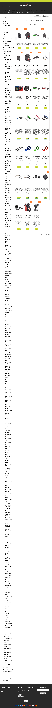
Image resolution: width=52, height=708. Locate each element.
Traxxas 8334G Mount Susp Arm (36, 97)
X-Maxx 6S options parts (8, 495)
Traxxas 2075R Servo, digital (18, 66)
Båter (4, 36)
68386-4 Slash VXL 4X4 (8, 116)
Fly (4, 30)
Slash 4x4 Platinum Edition (8, 328)
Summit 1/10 (8, 317)
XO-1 (6, 249)
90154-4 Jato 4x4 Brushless (8, 167)
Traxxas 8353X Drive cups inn (36, 185)
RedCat (7, 625)
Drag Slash (8, 354)
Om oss (28, 690)
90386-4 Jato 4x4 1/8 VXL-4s (8, 180)
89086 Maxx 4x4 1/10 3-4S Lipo (8, 228)
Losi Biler (7, 587)
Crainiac (7, 450)
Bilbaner (5, 43)
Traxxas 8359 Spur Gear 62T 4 (45, 185)
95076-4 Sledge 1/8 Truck (8, 530)
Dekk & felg (6, 667)
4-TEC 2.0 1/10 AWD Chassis (8, 477)
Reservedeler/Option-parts (22, 15)
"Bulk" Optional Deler (7, 617)
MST (6, 611)
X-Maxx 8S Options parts (8, 210)
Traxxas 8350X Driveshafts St (19, 185)
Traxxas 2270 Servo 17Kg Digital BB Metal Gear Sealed (27, 44)
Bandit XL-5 (8, 406)
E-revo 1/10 (8, 485)
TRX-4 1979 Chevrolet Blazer (8, 260)
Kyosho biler (8, 602)
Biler (4, 27)
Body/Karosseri (8, 636)
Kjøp (19, 47)
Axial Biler (7, 592)
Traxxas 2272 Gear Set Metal (45, 66)
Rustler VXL (8, 408)
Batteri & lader (7, 41)
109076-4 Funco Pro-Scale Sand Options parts (8, 575)
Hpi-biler (7, 600)
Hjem (16, 15)
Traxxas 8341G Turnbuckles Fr (28, 126)
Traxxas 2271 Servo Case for (36, 66)
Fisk (4, 19)
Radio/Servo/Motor (8, 39)
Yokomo (7, 630)
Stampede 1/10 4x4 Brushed (8, 430)
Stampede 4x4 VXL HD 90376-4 (8, 186)
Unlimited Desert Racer (8, 241)
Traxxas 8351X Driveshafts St (27, 185)
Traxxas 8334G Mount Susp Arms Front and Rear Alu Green (36, 44)
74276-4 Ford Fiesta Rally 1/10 (8, 156)
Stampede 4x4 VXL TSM (8, 424)
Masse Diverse (7, 671)
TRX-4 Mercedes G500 (8, 289)
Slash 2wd (8, 348)
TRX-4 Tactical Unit (7, 298)
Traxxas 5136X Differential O (18, 97)
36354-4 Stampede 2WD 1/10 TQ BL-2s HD (8, 507)
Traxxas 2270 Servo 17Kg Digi (27, 66)
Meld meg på (43, 693)
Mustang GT (8, 373)
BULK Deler (7, 664)
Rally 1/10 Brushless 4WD (8, 362)
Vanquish (7, 627)
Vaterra (7, 613)
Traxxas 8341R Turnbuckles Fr (36, 126)
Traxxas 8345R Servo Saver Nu (45, 157)
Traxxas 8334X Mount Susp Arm (18, 126)
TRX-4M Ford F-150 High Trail (8, 161)
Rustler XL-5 (8, 411)
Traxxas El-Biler (22, 16)
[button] (16, 38)
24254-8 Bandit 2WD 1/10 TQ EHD (8, 96)
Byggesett (6, 45)
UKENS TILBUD (7, 25)
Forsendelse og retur (47, 2)
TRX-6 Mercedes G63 (8, 277)
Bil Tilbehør (7, 638)
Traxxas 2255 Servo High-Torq (27, 216)
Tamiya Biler (8, 585)
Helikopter (6, 32)
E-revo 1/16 (8, 384)
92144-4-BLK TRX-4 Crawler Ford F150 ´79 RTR (8, 523)
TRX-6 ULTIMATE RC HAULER (8, 283)
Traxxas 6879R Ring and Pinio (27, 97)
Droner (5, 34)
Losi (6, 590)
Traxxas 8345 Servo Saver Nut (27, 157)
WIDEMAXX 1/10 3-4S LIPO (8, 222)
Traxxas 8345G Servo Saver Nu (36, 157)
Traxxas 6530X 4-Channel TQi (36, 216)
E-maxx (7, 491)
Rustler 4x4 (8, 421)
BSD (6, 609)
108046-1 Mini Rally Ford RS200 (8, 64)
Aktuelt (28, 688)
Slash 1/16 (8, 390)
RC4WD (7, 594)
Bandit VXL (8, 404)
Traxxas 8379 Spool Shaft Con (19, 216)
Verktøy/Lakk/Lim (8, 669)
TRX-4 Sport (8, 310)
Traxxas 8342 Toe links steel (19, 157)
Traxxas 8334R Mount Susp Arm (45, 97)
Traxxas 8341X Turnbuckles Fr (45, 126)
